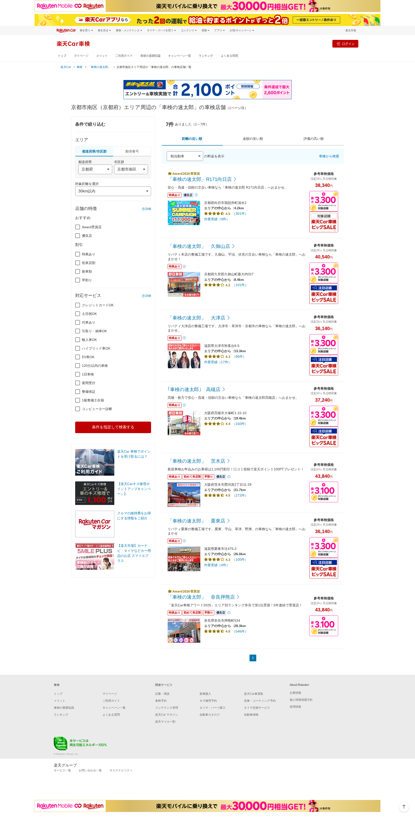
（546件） (240, 631)
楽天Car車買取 (253, 693)
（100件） (240, 559)
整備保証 (88, 391)
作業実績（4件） (217, 565)
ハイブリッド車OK (96, 348)
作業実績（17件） (218, 362)
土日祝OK (89, 314)
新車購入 (205, 693)
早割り (87, 280)
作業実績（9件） (217, 219)
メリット (102, 56)
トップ (62, 56)
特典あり (88, 254)
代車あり (88, 322)
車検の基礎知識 (150, 56)
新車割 (87, 271)
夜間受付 (88, 383)
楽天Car (66, 67)
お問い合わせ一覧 (90, 770)
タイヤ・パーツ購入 (213, 707)
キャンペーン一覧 (179, 56)
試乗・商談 (162, 693)
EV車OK (88, 357)
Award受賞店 (92, 227)
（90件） (239, 356)
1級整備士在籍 (93, 400)
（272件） (240, 495)
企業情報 (295, 692)
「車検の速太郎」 (99, 67)
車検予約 (161, 700)
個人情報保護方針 (301, 699)
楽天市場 (350, 30)
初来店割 (88, 263)
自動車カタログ (210, 714)
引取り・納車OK (94, 331)
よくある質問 (229, 56)
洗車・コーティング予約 (260, 700)
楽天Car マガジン (166, 714)
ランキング (206, 56)
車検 (79, 67)
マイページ (81, 56)
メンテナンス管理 (166, 707)
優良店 (87, 236)
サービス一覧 (62, 770)
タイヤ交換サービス (257, 707)
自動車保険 (251, 714)
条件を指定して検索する (113, 427)
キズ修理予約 (208, 700)
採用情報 (295, 706)
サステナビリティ (121, 770)
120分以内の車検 (95, 366)
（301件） (240, 213)
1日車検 (88, 374)
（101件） (240, 285)
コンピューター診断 (97, 409)
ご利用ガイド (124, 56)
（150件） (240, 424)
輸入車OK (89, 340)
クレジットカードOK (98, 305)
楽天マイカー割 (165, 721)
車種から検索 (329, 156)
